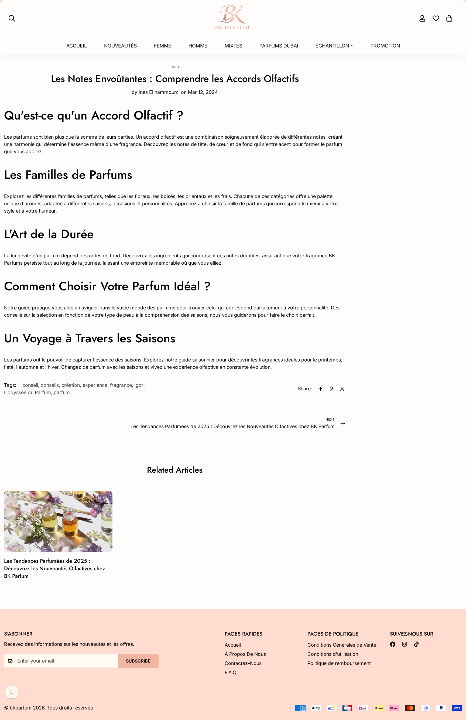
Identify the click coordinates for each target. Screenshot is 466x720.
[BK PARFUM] (233, 18)
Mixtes (233, 46)
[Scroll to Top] (455, 690)
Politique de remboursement (339, 663)
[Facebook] (320, 389)
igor (139, 385)
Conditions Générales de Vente (341, 645)
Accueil (76, 46)
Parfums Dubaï (278, 46)
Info (175, 67)
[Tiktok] (416, 644)
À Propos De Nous (245, 654)
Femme (162, 46)
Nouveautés (120, 46)
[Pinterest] (331, 389)
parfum (62, 392)
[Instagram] (404, 644)
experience (95, 385)
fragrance (121, 385)
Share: (305, 388)
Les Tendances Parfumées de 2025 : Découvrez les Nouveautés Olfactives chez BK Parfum (54, 568)
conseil (30, 385)
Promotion (385, 46)
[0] (449, 18)
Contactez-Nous (243, 663)
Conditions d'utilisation (332, 654)
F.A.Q (231, 672)
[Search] (12, 18)
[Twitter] (342, 389)
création (70, 385)
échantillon (332, 46)
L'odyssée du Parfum (27, 392)
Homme (198, 46)
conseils (50, 385)
